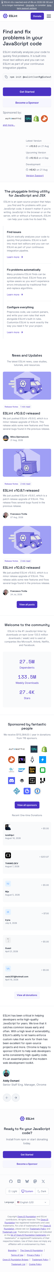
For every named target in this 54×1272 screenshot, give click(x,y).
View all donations (27, 995)
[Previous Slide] (7, 1098)
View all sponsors (27, 805)
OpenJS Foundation (26, 1216)
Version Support (35, 175)
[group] (27, 1054)
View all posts (27, 604)
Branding (12, 1250)
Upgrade (30, 5)
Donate (37, 16)
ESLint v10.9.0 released (21, 413)
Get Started (27, 91)
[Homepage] (10, 16)
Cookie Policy (35, 1264)
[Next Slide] (16, 1098)
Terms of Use (17, 1255)
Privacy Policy (33, 1255)
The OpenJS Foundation (31, 1250)
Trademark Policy (38, 1228)
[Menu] (49, 16)
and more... (9, 125)
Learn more (24, 257)
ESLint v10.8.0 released (21, 567)
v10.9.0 (33, 146)
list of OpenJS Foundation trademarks (28, 1235)
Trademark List (9, 1232)
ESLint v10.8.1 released (21, 490)
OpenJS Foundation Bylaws (15, 1259)
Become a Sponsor (27, 102)
